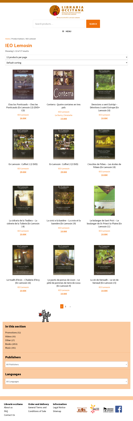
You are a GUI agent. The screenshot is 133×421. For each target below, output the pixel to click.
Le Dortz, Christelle (63, 115)
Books (8, 343)
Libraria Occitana (66, 10)
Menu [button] (68, 31)
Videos (8, 336)
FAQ (6, 411)
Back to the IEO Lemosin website (69, 18)
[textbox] (66, 364)
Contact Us (9, 414)
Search (93, 24)
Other (8, 340)
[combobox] (66, 364)
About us (8, 407)
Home (7, 39)
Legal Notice (59, 407)
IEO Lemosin (23, 114)
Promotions (11, 332)
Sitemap (57, 411)
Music (8, 347)
